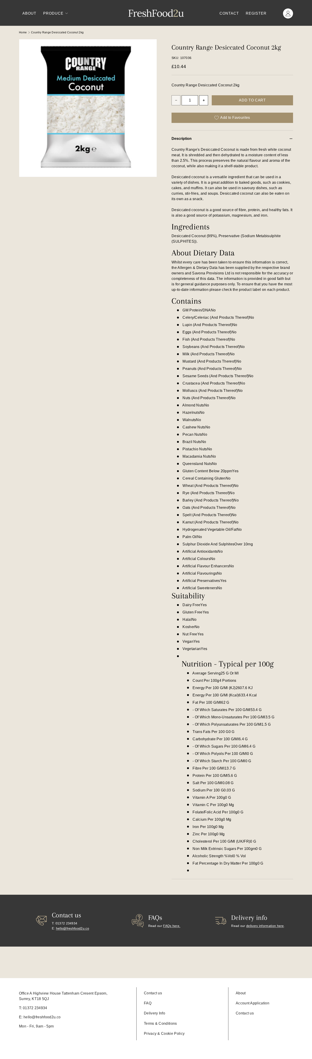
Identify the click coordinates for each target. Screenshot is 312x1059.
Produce (53, 13)
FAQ (147, 1003)
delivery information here (265, 926)
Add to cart (252, 100)
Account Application (252, 1003)
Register (256, 13)
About (29, 13)
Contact (229, 13)
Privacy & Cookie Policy (164, 1033)
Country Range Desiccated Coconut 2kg (57, 32)
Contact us (153, 993)
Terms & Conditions (160, 1023)
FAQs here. (171, 926)
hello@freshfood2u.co (72, 928)
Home (23, 32)
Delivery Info (154, 1013)
